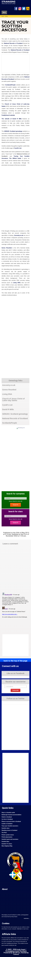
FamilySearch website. (8, 115)
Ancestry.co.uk (18, 235)
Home (3, 16)
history (6, 16)
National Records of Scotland (13, 43)
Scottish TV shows (7, 843)
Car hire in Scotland (7, 819)
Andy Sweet (21, 949)
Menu (4, 12)
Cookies (5, 923)
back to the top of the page (15, 661)
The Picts (4, 832)
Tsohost (16, 954)
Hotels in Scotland (7, 817)
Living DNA (16, 282)
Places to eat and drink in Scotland (11, 821)
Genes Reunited (7, 248)
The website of (7, 118)
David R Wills (17, 118)
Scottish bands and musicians (10, 839)
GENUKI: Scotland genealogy (13, 131)
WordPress (16, 953)
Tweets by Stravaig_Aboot (8, 702)
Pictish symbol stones (8, 834)
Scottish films (5, 841)
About (5, 889)
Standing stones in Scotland (9, 830)
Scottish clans (5, 828)
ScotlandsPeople (10, 85)
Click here (19, 928)
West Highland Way (7, 846)
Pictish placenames (7, 837)
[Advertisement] (15, 645)
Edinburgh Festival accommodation (11, 814)
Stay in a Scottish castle (8, 812)
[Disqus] (15, 568)
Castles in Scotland (7, 823)
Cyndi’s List (17, 148)
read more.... (26, 918)
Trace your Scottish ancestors (10, 826)
